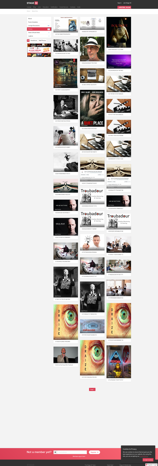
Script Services (64, 7)
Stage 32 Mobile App (125, 465)
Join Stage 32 (127, 3)
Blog (34, 7)
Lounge (29, 7)
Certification (54, 7)
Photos (38, 29)
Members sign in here (79, 456)
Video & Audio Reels (38, 32)
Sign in (119, 3)
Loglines (38, 36)
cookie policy (144, 456)
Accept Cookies (148, 460)
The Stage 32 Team (90, 465)
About (30, 18)
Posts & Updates (33, 22)
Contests (72, 7)
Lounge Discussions (38, 25)
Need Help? (110, 465)
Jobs (39, 7)
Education (46, 7)
